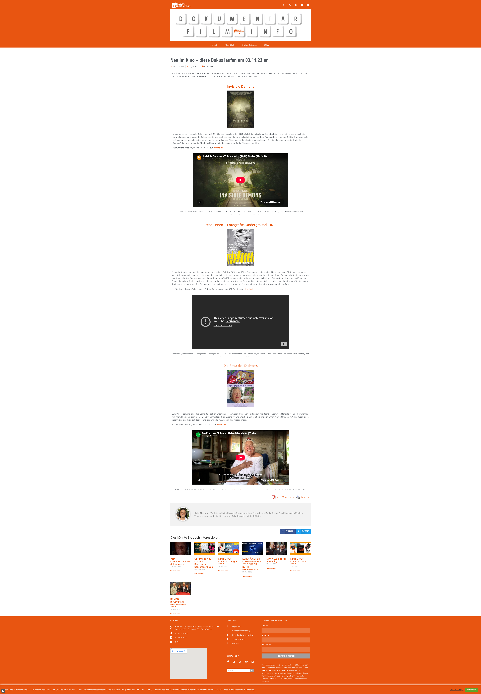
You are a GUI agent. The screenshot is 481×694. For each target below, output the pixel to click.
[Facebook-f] (284, 5)
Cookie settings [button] (456, 690)
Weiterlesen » (175, 571)
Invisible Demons (240, 86)
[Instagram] (290, 5)
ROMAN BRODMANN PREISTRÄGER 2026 (178, 603)
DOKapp (267, 45)
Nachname (265, 635)
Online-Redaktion (249, 45)
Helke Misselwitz (236, 489)
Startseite (214, 45)
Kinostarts (209, 66)
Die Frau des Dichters (240, 366)
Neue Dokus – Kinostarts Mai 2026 (298, 561)
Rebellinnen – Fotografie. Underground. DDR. (240, 225)
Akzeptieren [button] (471, 690)
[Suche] (252, 670)
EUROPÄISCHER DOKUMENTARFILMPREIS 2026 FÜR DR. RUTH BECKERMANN (256, 564)
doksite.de (218, 148)
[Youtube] (302, 5)
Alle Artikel (229, 45)
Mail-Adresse (266, 645)
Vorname (265, 626)
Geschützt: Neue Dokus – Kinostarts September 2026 (203, 562)
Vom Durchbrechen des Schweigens (180, 561)
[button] (288, 531)
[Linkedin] (308, 5)
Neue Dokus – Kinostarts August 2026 (228, 561)
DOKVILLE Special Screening (276, 560)
